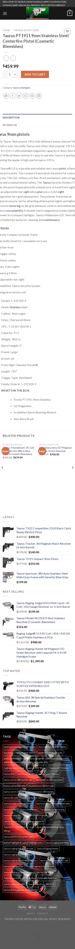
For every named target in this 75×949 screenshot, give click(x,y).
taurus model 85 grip (14, 821)
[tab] (37, 117)
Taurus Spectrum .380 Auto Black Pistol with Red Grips (31, 878)
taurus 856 (9, 774)
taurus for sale (11, 797)
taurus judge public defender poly (53, 803)
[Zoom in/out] (14, 927)
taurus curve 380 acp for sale (18, 779)
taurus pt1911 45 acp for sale (18, 836)
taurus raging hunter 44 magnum (20, 860)
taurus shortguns (26, 30)
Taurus (46, 182)
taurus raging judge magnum (18, 872)
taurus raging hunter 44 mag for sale (22, 854)
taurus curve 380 (26, 774)
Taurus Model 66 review (52, 809)
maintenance (52, 219)
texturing (15, 205)
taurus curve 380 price (15, 791)
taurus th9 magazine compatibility (21, 889)
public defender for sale (50, 752)
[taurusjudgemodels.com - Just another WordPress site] (37, 13)
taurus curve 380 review (41, 791)
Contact (42, 913)
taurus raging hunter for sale (54, 860)
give (40, 191)
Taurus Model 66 (28, 809)
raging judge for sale (14, 768)
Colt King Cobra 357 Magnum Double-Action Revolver (55, 449)
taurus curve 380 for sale (41, 785)
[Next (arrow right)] (14, 942)
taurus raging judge (13, 866)
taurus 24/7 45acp (37, 768)
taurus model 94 (36, 821)
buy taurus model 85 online (52, 746)
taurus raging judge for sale (40, 866)
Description (11, 117)
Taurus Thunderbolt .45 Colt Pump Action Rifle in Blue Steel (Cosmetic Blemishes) (18, 451)
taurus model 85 (12, 815)
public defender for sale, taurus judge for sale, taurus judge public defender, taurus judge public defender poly (36, 760)
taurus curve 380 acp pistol (49, 779)
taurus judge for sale (31, 797)
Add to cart (35, 74)
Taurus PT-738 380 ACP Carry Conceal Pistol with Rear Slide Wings (34, 829)
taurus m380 (10, 809)
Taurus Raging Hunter (48, 848)
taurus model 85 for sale (35, 815)
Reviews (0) (10, 125)
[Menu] (5, 13)
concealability (14, 210)
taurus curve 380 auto (15, 785)
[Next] (72, 474)
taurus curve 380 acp (48, 774)
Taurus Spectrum (44, 872)
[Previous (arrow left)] (3, 942)
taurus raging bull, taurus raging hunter (23, 842)
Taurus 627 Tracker (59, 768)
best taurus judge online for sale (20, 746)
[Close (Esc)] (3, 927)
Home (6, 30)
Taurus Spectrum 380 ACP (41, 884)
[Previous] (2, 474)
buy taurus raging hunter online (19, 752)
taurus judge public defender (18, 803)
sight (26, 191)
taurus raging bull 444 (57, 842)
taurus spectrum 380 (14, 884)
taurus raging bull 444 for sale (18, 848)
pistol (62, 168)
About (31, 913)
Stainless (15, 307)
